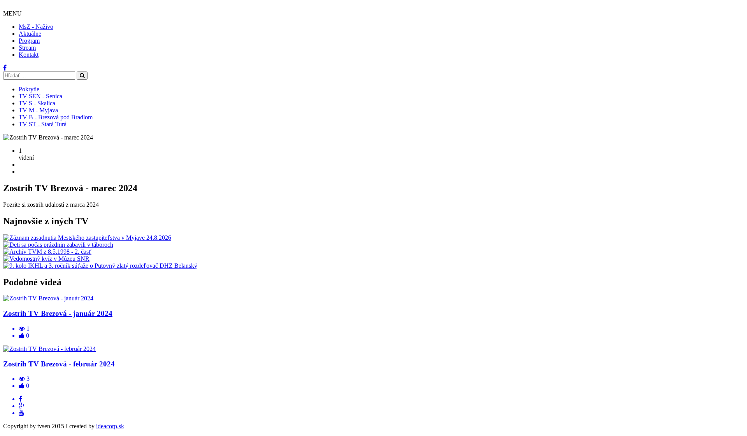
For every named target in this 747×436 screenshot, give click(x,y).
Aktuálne (30, 33)
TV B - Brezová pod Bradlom (56, 117)
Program (29, 40)
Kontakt (29, 54)
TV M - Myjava (38, 110)
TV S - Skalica (37, 103)
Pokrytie (29, 89)
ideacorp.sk (110, 426)
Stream (27, 47)
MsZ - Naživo (36, 26)
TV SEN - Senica (40, 96)
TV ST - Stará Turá (43, 124)
